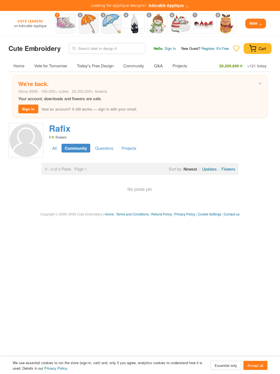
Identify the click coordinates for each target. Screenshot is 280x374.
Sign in (28, 108)
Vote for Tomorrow (50, 65)
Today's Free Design (95, 65)
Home (18, 65)
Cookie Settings (209, 214)
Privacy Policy (184, 214)
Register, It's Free (215, 48)
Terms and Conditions (132, 214)
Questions (104, 148)
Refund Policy (161, 214)
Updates (209, 169)
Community (133, 65)
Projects (180, 65)
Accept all (255, 365)
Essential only (226, 365)
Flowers (228, 169)
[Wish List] (236, 48)
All (54, 148)
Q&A (158, 65)
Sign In (170, 48)
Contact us (232, 214)
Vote (255, 23)
